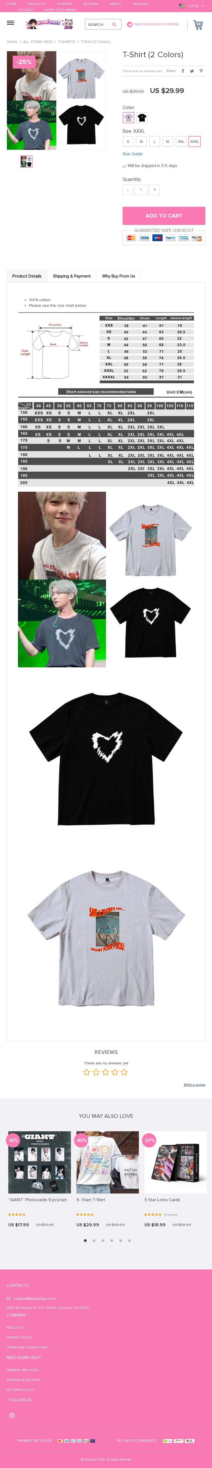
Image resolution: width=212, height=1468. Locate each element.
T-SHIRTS (66, 41)
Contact (25, 10)
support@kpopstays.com (34, 1298)
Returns (91, 4)
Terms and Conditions (27, 1347)
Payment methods (23, 1370)
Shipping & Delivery (24, 1380)
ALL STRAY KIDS (37, 41)
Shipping (64, 4)
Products (37, 4)
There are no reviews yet (142, 71)
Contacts (17, 1285)
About (115, 4)
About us (15, 1328)
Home (12, 4)
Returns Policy (20, 1390)
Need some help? (24, 1357)
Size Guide (133, 154)
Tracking (140, 4)
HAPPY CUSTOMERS (60, 10)
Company (16, 1315)
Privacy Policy (19, 1338)
